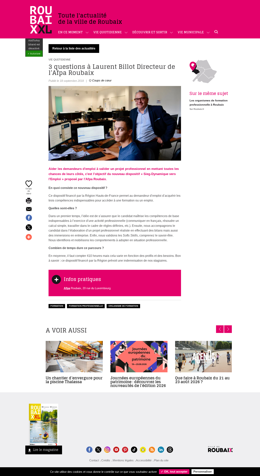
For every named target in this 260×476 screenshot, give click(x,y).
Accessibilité (144, 460)
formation (56, 306)
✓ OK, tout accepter (174, 471)
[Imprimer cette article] (28, 201)
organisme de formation (123, 306)
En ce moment (70, 32)
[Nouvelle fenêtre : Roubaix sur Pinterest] (125, 449)
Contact (94, 460)
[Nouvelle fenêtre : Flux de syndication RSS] (152, 449)
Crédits (105, 460)
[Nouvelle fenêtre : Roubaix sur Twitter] (98, 449)
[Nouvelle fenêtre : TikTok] (134, 449)
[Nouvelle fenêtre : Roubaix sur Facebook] (89, 449)
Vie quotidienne (107, 32)
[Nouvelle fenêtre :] (116, 449)
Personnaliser (202, 471)
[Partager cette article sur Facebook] (28, 218)
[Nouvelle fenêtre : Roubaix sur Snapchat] (143, 449)
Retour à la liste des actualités (73, 48)
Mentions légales (123, 460)
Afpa (67, 288)
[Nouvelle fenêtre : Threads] (170, 449)
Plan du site (161, 460)
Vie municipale (191, 32)
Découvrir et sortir (149, 32)
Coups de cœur (29, 191)
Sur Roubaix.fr (197, 109)
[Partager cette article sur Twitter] (28, 227)
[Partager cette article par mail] (28, 209)
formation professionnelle (86, 306)
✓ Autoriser (34, 54)
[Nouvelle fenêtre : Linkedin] (161, 449)
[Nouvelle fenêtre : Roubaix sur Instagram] (107, 449)
